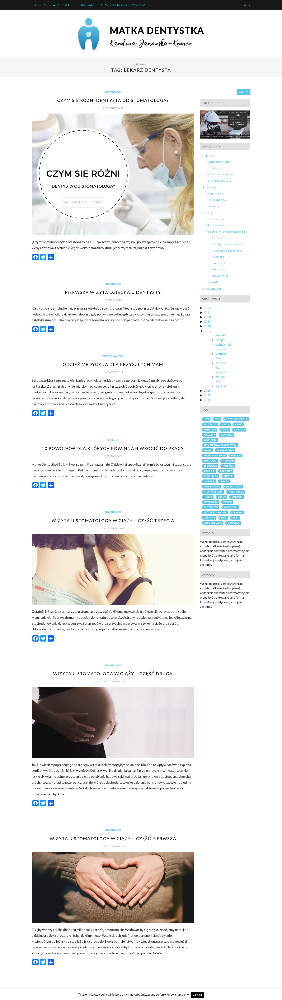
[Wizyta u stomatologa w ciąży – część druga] (113, 722)
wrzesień (221, 349)
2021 (207, 312)
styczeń (220, 386)
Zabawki (213, 281)
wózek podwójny (215, 512)
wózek (227, 502)
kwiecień (221, 372)
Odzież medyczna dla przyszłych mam (113, 364)
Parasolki (218, 256)
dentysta (210, 429)
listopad (220, 340)
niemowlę (210, 466)
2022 (207, 307)
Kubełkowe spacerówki (227, 250)
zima (224, 517)
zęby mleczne (213, 522)
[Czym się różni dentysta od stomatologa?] (113, 175)
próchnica (211, 476)
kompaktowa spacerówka (220, 445)
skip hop (209, 481)
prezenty (226, 471)
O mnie (70, 4)
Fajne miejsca (216, 193)
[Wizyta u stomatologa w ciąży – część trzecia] (113, 569)
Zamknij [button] (197, 994)
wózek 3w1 (231, 507)
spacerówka (212, 486)
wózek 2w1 (211, 507)
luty (217, 381)
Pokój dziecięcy (217, 199)
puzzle (228, 476)
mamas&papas (225, 450)
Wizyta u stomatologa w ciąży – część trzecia (113, 520)
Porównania (220, 269)
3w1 (217, 419)
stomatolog (234, 486)
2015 (207, 395)
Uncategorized (212, 288)
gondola (227, 434)
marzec (220, 376)
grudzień (221, 335)
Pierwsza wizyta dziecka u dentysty (113, 292)
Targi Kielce (236, 491)
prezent (209, 471)
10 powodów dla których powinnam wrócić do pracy (113, 448)
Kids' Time (210, 440)
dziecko (239, 429)
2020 (207, 317)
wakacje (237, 497)
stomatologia (213, 491)
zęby (236, 517)
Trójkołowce (220, 275)
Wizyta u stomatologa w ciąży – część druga (113, 673)
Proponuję (209, 187)
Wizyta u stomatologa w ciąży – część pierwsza (113, 838)
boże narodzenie (236, 419)
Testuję (208, 212)
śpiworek (233, 522)
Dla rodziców (216, 219)
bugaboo (210, 424)
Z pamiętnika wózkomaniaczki (124, 4)
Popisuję (113, 440)
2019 (207, 321)
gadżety (209, 434)
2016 (207, 390)
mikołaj (236, 455)
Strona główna (47, 4)
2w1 (206, 419)
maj (217, 367)
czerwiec (221, 363)
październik (223, 344)
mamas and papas (214, 455)
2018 (207, 326)
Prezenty (213, 206)
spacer (224, 481)
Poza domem (216, 225)
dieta (225, 429)
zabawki (209, 517)
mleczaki (228, 460)
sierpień (220, 353)
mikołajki (210, 460)
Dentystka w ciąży (113, 356)
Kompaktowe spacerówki (228, 244)
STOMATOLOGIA (113, 92)
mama (207, 450)
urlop (222, 497)
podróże (228, 466)
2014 (207, 399)
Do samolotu (220, 238)
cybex (239, 424)
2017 (208, 330)
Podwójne (218, 263)
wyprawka (211, 502)
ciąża (225, 424)
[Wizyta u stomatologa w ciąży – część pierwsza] (113, 887)
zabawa (237, 512)
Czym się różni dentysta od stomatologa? (113, 100)
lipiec (219, 358)
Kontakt (88, 4)
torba (208, 497)
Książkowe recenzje (220, 174)
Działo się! (214, 168)
